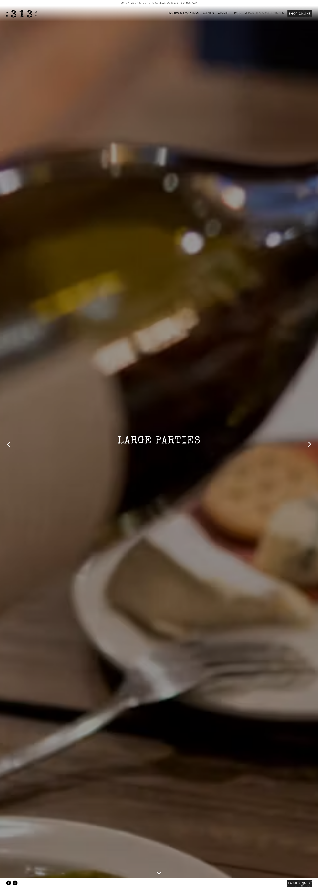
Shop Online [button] (300, 14)
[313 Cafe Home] (21, 13)
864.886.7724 (189, 2)
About (224, 13)
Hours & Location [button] (183, 13)
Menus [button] (208, 13)
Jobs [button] (237, 13)
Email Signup (299, 883)
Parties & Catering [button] (264, 13)
